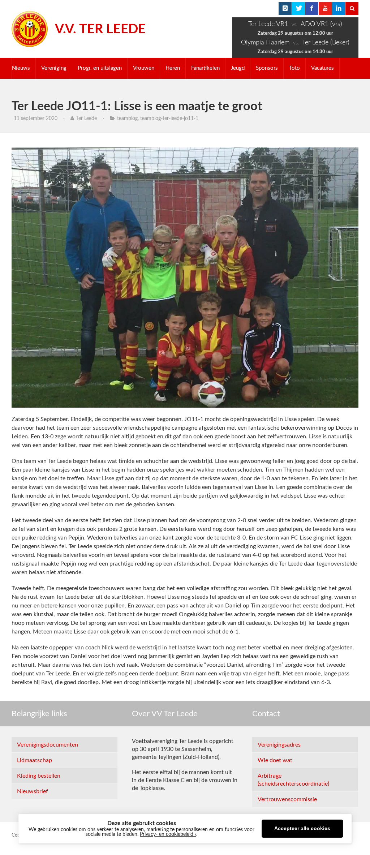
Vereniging (53, 68)
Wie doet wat (275, 760)
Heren (172, 68)
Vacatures (322, 68)
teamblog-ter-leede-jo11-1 (169, 118)
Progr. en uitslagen (100, 68)
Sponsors (267, 68)
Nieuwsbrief (32, 791)
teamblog (127, 118)
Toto (294, 68)
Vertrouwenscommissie (287, 799)
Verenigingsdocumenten (47, 745)
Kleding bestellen (38, 776)
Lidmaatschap (34, 760)
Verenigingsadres (279, 745)
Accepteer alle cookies (302, 828)
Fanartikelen (205, 68)
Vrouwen (143, 68)
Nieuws (21, 68)
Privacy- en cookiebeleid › (168, 834)
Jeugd (238, 68)
